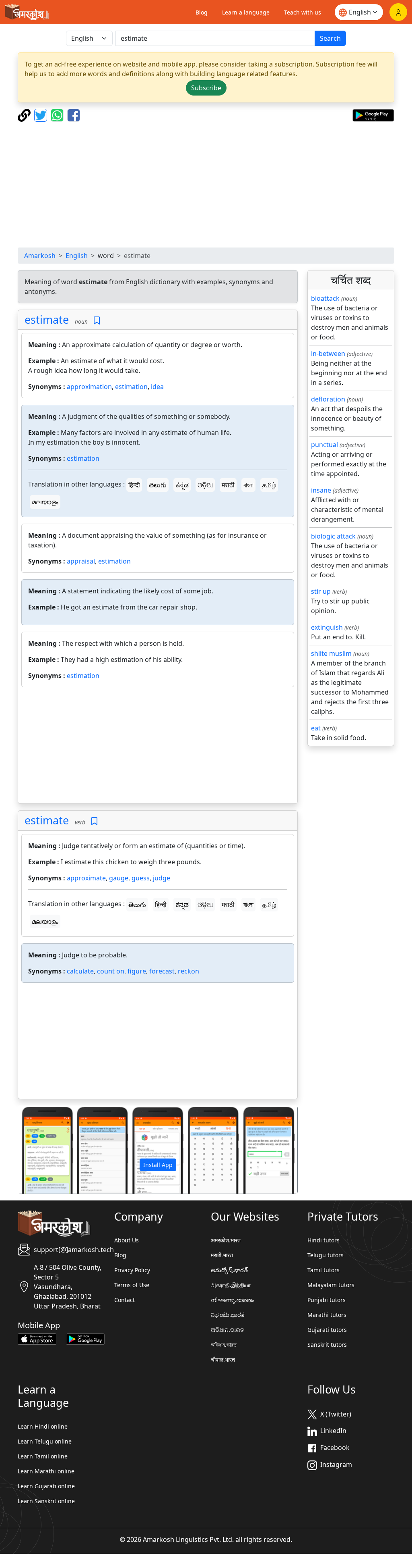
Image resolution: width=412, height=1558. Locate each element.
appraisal (81, 561)
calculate (80, 971)
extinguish (327, 627)
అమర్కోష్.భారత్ (229, 1270)
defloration (328, 399)
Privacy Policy (132, 1270)
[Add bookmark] (97, 320)
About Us (126, 1240)
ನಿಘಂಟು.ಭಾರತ (228, 1315)
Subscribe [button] (206, 87)
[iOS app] (37, 1338)
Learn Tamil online (43, 1456)
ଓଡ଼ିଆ (205, 485)
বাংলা (248, 485)
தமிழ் (269, 485)
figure (137, 971)
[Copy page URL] (25, 114)
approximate (86, 878)
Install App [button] (158, 1165)
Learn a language (246, 12)
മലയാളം (45, 501)
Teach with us (302, 12)
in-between (328, 353)
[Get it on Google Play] (373, 114)
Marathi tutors (326, 1315)
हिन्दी (134, 485)
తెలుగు (158, 485)
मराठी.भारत (222, 1255)
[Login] (398, 12)
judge (161, 878)
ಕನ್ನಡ (182, 485)
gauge (118, 878)
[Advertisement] (206, 184)
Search (330, 38)
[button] (39, 1150)
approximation (89, 386)
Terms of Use (131, 1285)
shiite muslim (331, 653)
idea (157, 386)
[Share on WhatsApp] (58, 114)
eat (316, 728)
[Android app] (85, 1338)
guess (141, 878)
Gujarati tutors (327, 1329)
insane (321, 490)
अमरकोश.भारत (226, 1240)
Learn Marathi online (46, 1471)
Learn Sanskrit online (46, 1501)
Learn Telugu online (45, 1441)
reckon (188, 971)
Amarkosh (40, 255)
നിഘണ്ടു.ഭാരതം (232, 1300)
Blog (202, 12)
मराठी (228, 485)
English (77, 255)
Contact (124, 1300)
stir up (321, 591)
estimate (47, 319)
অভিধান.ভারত (224, 1344)
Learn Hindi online (43, 1426)
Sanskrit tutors (327, 1344)
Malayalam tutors (330, 1285)
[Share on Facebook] (73, 114)
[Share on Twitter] (41, 114)
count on (110, 971)
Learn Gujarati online (46, 1486)
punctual (324, 444)
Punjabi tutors (326, 1300)
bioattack (325, 298)
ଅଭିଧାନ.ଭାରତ (227, 1329)
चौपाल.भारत (223, 1359)
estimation (131, 386)
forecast (162, 971)
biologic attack (333, 536)
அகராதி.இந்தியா (231, 1285)
